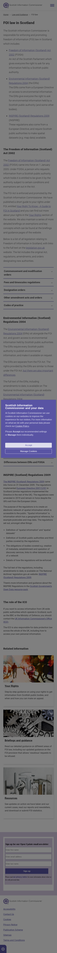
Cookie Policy (22, 426)
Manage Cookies (28, 451)
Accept (28, 445)
